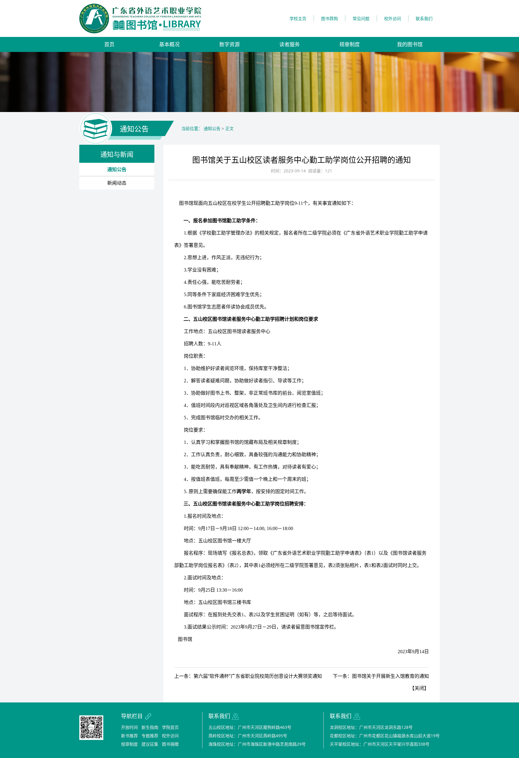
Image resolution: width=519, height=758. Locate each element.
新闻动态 (116, 183)
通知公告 (116, 169)
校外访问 (392, 18)
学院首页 (170, 727)
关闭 (419, 688)
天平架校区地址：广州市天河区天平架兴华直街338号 (379, 744)
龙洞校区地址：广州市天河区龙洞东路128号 (371, 727)
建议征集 (149, 744)
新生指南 (149, 727)
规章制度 (349, 44)
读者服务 (289, 44)
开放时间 (129, 727)
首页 (109, 44)
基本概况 (169, 44)
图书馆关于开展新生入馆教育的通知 (390, 676)
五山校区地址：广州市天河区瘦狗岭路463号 (249, 727)
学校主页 (298, 18)
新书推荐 (129, 735)
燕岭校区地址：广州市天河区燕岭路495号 (247, 735)
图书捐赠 (170, 744)
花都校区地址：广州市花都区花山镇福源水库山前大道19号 (385, 735)
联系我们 (424, 18)
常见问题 (361, 18)
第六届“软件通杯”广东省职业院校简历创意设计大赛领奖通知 (257, 676)
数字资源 (229, 44)
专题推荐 (149, 735)
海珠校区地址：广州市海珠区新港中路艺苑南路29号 (257, 744)
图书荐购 (329, 18)
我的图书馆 (410, 44)
